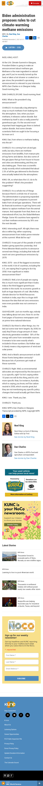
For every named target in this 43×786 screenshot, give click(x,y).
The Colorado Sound (11, 762)
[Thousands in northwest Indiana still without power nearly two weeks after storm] (9, 585)
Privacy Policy (9, 744)
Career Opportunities (11, 734)
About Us (7, 725)
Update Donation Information (14, 753)
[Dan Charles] (7, 450)
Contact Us (8, 758)
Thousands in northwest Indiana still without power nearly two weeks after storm (29, 586)
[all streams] (40, 783)
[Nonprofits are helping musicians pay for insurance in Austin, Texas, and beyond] (9, 602)
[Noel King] (7, 429)
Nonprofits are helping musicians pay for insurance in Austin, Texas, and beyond (28, 603)
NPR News (21, 552)
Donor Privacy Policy (11, 748)
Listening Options (10, 729)
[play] (3, 783)
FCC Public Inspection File (13, 739)
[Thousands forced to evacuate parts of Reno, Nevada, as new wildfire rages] (9, 556)
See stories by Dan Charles (25, 458)
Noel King (12, 34)
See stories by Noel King (24, 437)
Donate (36, 3)
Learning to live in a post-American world (18, 572)
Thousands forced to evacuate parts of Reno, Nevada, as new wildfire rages (29, 558)
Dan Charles (20, 447)
